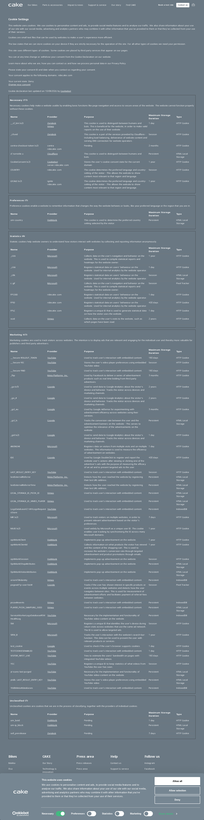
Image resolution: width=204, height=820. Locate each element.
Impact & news (75, 5)
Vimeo (50, 126)
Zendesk (51, 123)
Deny (177, 799)
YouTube (51, 358)
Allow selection (177, 790)
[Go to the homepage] (15, 5)
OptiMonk (52, 220)
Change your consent (19, 84)
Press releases (84, 763)
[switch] (91, 813)
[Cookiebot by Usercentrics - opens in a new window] (21, 813)
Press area (81, 769)
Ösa (10, 769)
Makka (11, 763)
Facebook (150, 769)
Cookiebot (66, 91)
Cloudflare (52, 154)
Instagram (150, 763)
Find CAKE (131, 5)
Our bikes (32, 5)
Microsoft (52, 256)
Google (51, 387)
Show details (166, 813)
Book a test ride (165, 5)
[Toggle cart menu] (193, 5)
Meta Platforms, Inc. (57, 375)
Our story (116, 5)
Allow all (177, 781)
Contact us (183, 5)
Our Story (47, 763)
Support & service (97, 5)
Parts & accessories (53, 5)
